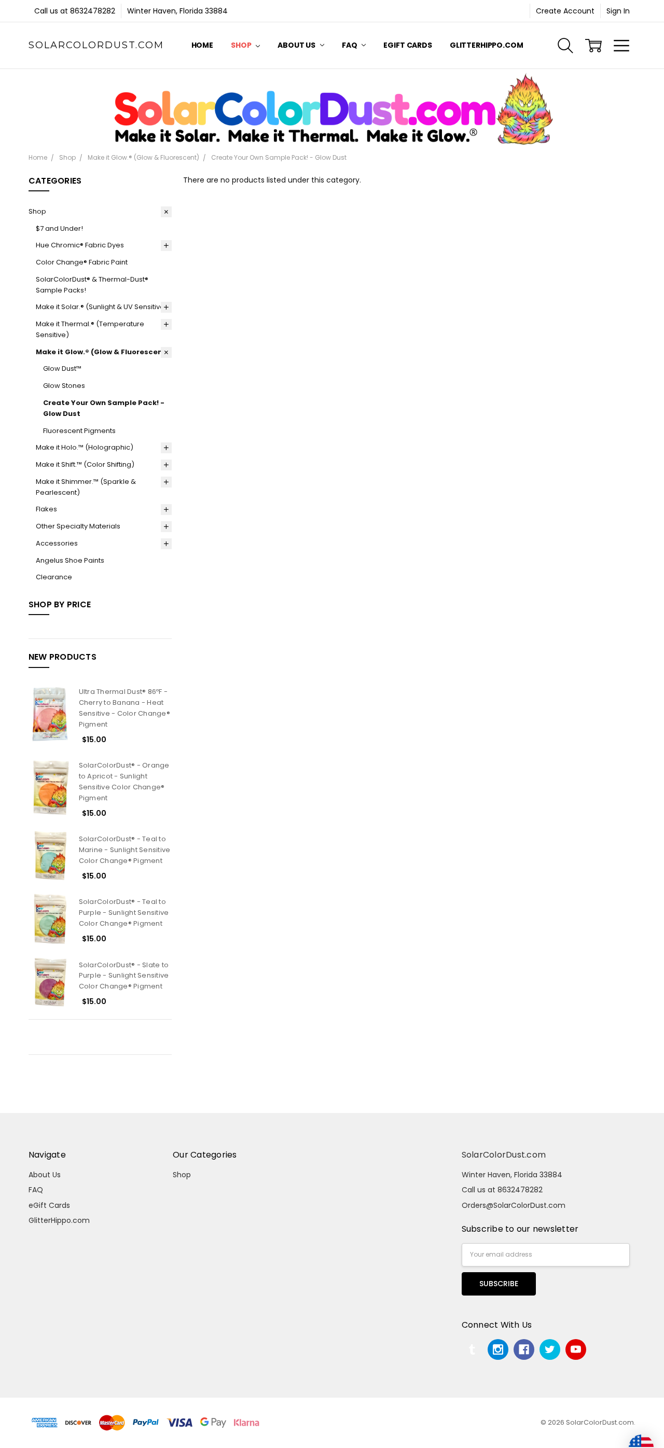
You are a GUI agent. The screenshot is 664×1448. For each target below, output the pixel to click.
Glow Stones (64, 386)
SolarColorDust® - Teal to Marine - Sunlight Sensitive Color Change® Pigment (125, 850)
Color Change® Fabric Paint (82, 262)
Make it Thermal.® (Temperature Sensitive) (90, 329)
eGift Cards (407, 45)
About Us (297, 45)
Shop (242, 45)
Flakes (46, 509)
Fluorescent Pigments (79, 431)
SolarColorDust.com (504, 1155)
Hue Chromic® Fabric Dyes (80, 245)
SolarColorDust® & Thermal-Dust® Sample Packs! (92, 284)
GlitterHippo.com (486, 45)
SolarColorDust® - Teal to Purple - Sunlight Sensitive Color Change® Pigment (124, 912)
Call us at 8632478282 (74, 11)
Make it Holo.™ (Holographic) (84, 447)
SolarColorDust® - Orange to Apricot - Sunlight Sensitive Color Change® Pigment (124, 781)
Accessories (57, 543)
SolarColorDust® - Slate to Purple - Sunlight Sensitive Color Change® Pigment (124, 976)
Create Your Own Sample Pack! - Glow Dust (103, 408)
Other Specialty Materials (78, 526)
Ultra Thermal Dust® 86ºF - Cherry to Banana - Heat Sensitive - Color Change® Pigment (124, 708)
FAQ (350, 45)
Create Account (565, 11)
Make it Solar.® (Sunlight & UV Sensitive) (102, 307)
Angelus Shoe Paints (70, 560)
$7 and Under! (59, 228)
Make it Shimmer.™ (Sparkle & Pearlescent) (86, 487)
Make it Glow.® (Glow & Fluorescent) (102, 352)
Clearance (54, 577)
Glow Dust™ (62, 368)
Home (202, 45)
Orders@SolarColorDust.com (513, 1205)
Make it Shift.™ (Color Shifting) (85, 464)
